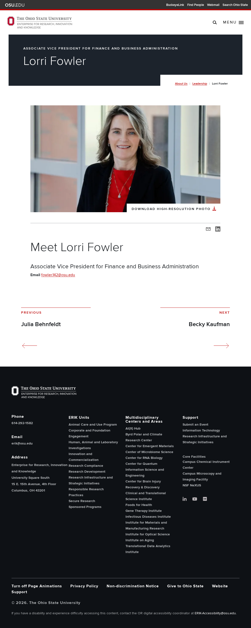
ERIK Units (79, 417)
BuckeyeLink (175, 5)
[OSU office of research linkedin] (185, 499)
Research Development (87, 471)
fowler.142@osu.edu (58, 274)
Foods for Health (139, 505)
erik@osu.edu (22, 443)
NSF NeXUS (192, 485)
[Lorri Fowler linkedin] (217, 229)
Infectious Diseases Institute (148, 517)
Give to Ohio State (185, 586)
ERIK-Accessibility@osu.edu (215, 613)
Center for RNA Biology (144, 458)
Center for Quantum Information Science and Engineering (145, 470)
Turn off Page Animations (37, 586)
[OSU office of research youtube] (194, 499)
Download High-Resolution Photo (171, 209)
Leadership (199, 84)
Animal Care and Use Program (93, 424)
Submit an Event (195, 424)
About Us (181, 84)
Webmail (213, 5)
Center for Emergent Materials (150, 446)
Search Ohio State (235, 5)
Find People (195, 5)
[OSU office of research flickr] (205, 499)
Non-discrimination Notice (133, 586)
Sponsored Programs (85, 507)
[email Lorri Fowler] (208, 229)
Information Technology (201, 430)
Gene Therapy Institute (144, 511)
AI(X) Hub (133, 428)
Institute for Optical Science (148, 534)
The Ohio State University (15, 5)
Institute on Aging (140, 540)
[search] (215, 22)
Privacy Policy (84, 586)
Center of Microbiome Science (149, 452)
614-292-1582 (22, 423)
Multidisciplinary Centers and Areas (144, 419)
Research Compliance (86, 466)
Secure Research (82, 501)
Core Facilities (194, 457)
